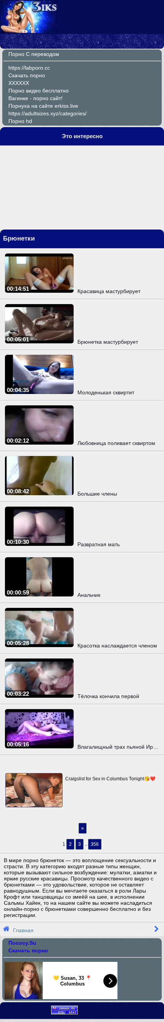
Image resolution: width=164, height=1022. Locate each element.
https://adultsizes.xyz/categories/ (47, 113)
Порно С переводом (33, 54)
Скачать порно (26, 75)
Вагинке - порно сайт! (35, 98)
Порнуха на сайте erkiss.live (43, 106)
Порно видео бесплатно (38, 91)
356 (95, 844)
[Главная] (29, 31)
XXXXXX (18, 83)
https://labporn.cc (29, 68)
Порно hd (20, 121)
